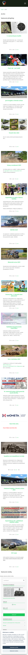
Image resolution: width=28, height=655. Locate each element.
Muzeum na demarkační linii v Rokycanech (12, 366)
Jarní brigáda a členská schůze (14, 100)
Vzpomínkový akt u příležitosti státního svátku (14, 521)
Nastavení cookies (14, 650)
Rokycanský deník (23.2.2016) (9, 598)
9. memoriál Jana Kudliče (14, 36)
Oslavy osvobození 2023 (14, 165)
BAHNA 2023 (14, 229)
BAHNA (4, 625)
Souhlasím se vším (14, 647)
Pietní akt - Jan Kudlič (14, 68)
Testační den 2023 (14, 133)
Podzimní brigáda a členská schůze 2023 (14, 489)
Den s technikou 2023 (14, 359)
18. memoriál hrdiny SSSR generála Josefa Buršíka (14, 392)
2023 (17, 49)
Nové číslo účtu (14, 423)
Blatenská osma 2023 (14, 262)
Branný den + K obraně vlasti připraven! (14, 295)
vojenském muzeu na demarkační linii (13, 170)
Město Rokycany (6, 364)
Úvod (2, 9)
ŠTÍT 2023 (14, 553)
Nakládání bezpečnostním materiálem (14, 327)
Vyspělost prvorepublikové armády (14, 456)
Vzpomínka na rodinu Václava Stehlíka (14, 198)
